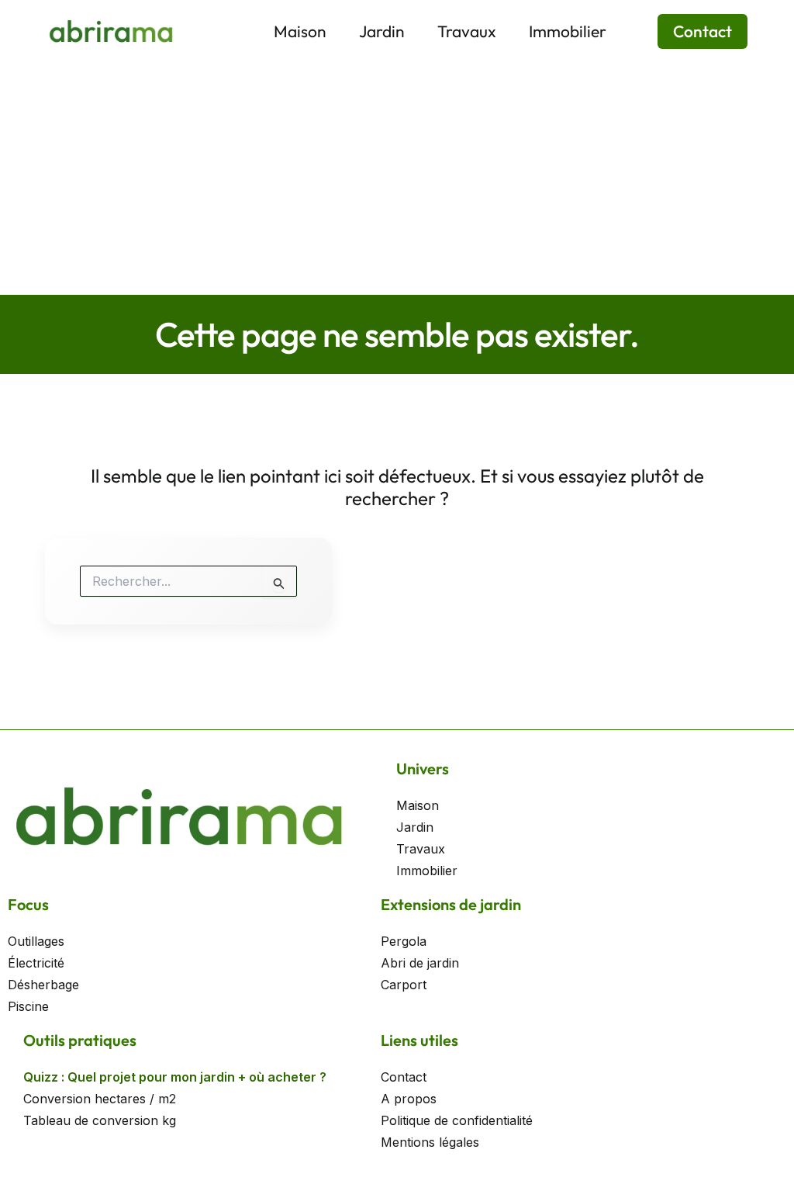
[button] (692, 31)
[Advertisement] (397, 178)
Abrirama (214, 30)
